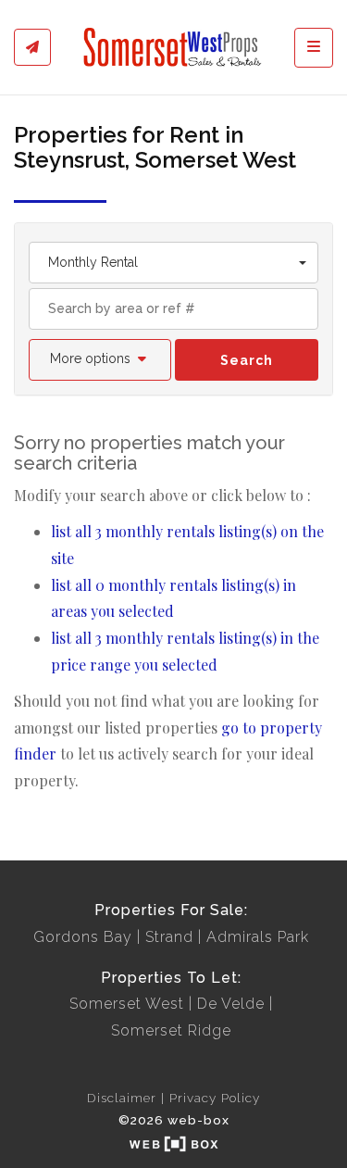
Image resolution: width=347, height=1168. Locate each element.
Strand (169, 937)
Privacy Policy (214, 1097)
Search (246, 360)
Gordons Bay (82, 937)
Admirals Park (257, 937)
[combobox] (173, 262)
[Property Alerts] (32, 47)
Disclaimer (121, 1097)
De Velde (231, 1003)
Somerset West (126, 1003)
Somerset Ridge (171, 1030)
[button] (100, 360)
